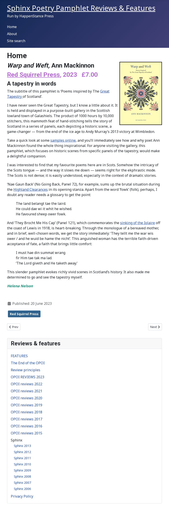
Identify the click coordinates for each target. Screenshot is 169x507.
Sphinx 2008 (22, 476)
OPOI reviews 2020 (26, 398)
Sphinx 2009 (22, 470)
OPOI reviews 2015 (26, 433)
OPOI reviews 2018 (26, 412)
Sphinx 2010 (22, 464)
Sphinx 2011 (22, 458)
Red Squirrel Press (33, 74)
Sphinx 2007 (22, 482)
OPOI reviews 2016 (26, 426)
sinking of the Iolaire (137, 222)
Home (12, 26)
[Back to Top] (161, 498)
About (12, 33)
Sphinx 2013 (22, 446)
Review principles (25, 370)
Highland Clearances (30, 189)
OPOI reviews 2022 (26, 384)
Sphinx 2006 (22, 489)
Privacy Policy (22, 496)
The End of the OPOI (28, 363)
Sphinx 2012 (22, 452)
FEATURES (19, 355)
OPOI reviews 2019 (26, 405)
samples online (63, 140)
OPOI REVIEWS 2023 (27, 377)
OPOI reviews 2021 (26, 391)
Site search (16, 40)
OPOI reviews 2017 (26, 419)
